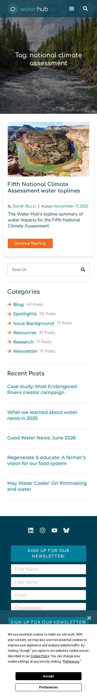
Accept (48, 676)
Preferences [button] (71, 661)
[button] (89, 618)
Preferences (48, 687)
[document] (48, 349)
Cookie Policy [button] (40, 656)
